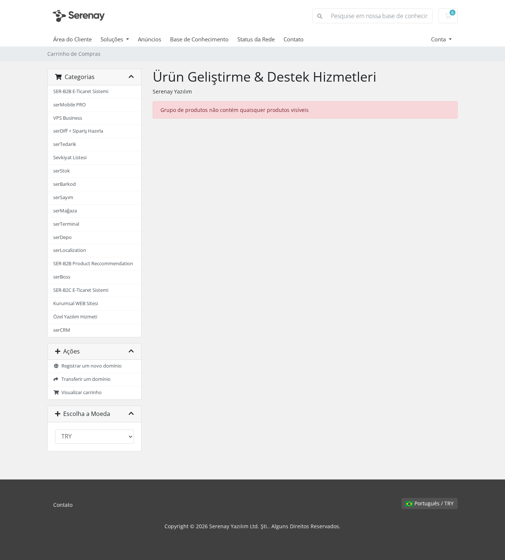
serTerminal (66, 224)
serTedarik (64, 144)
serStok (61, 171)
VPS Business (67, 118)
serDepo (62, 237)
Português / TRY (433, 503)
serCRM (61, 330)
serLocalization (69, 250)
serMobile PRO (69, 105)
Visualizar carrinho (80, 392)
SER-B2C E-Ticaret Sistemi (80, 290)
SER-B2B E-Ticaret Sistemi (80, 91)
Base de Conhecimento (199, 39)
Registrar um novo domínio (90, 366)
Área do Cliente (72, 39)
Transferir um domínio (85, 379)
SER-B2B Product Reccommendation (93, 263)
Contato (294, 39)
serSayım (63, 197)
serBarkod (64, 184)
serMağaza (65, 211)
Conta (439, 39)
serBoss (61, 277)
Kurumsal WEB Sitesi (75, 303)
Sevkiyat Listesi (70, 157)
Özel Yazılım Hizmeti (75, 317)
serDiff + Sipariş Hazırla (78, 131)
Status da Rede (256, 39)
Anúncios (149, 39)
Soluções (113, 39)
